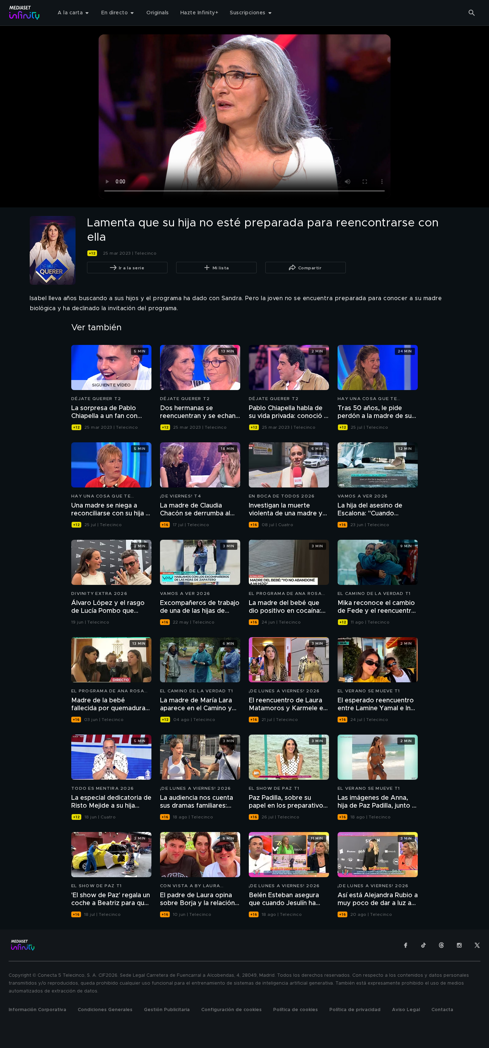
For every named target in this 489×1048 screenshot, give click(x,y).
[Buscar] (472, 13)
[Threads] (441, 945)
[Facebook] (405, 945)
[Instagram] (459, 945)
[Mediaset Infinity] (24, 12)
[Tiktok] (423, 945)
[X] (477, 945)
